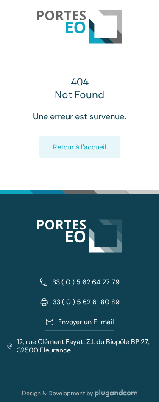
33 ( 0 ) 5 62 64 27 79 (86, 282)
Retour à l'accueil (79, 147)
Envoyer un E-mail (86, 322)
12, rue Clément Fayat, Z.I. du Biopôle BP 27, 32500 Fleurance (83, 346)
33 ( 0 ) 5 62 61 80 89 (86, 302)
